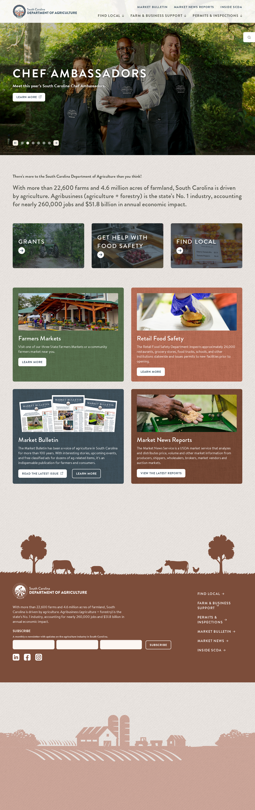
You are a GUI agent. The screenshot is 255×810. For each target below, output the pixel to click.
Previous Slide (15, 143)
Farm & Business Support (156, 15)
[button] (22, 143)
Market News (211, 640)
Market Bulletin (152, 7)
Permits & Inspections (216, 15)
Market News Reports (194, 7)
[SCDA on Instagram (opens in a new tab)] (38, 658)
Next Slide (56, 143)
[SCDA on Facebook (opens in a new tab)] (27, 658)
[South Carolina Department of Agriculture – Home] (45, 11)
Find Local (109, 15)
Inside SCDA (231, 7)
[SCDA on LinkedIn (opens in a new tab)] (16, 658)
